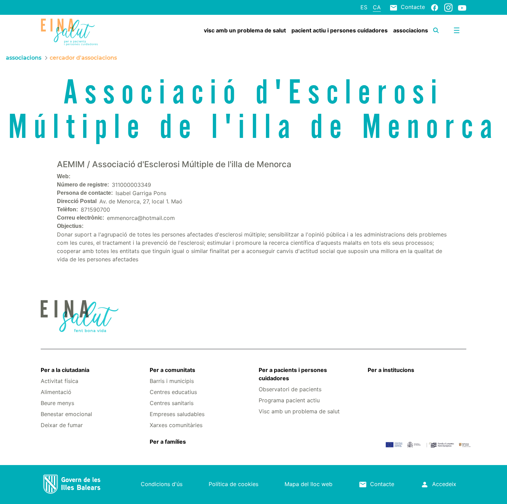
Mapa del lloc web (308, 484)
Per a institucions (391, 369)
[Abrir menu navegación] (456, 30)
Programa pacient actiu (289, 400)
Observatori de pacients (290, 389)
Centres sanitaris (171, 403)
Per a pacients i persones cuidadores (293, 374)
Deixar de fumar (62, 425)
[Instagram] (448, 7)
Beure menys (57, 403)
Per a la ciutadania (65, 369)
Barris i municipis (172, 380)
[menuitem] (245, 30)
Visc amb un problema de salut (299, 411)
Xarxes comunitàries (176, 425)
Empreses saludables (177, 414)
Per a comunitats (172, 369)
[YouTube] (462, 7)
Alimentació (56, 392)
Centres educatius (173, 392)
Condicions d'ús (161, 484)
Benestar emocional (66, 414)
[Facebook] (434, 7)
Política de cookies (233, 484)
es (363, 7)
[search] (436, 30)
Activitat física (59, 380)
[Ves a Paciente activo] (76, 32)
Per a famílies (168, 441)
